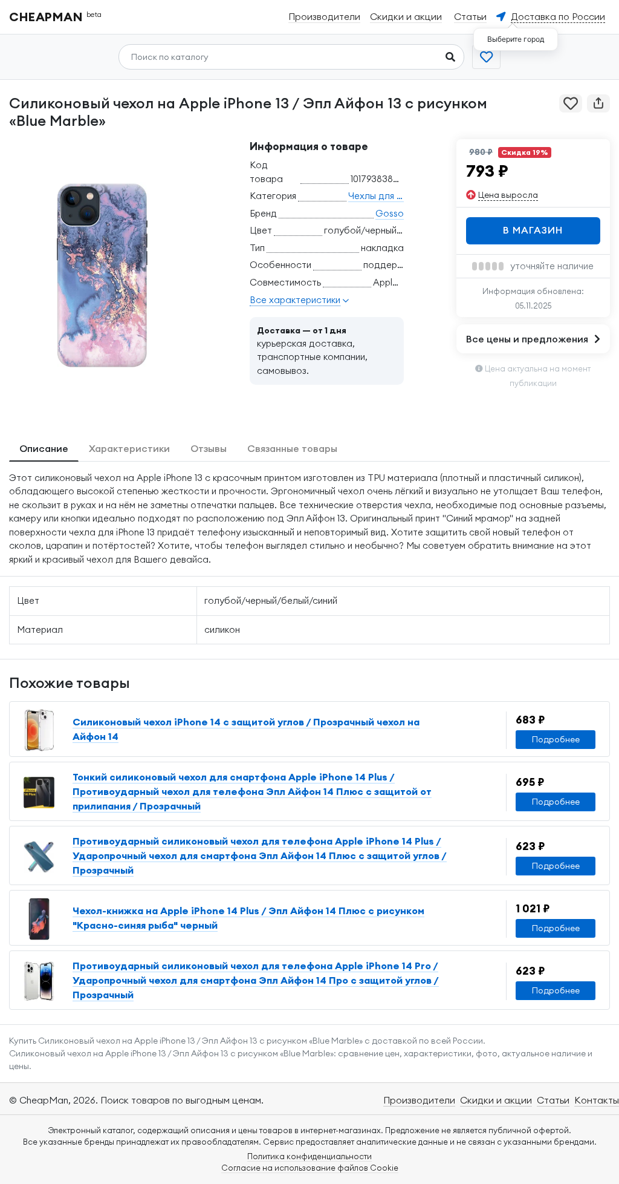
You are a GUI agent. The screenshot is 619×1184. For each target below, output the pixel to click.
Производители (419, 1100)
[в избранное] (570, 103)
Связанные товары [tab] (292, 448)
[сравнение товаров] (486, 57)
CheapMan (55, 16)
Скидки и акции (496, 1100)
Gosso (389, 213)
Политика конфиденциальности (309, 1156)
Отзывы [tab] (208, 448)
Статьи (553, 1100)
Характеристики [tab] (129, 448)
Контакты (596, 1100)
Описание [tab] (43, 448)
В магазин (533, 230)
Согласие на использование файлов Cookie (309, 1168)
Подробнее (556, 739)
